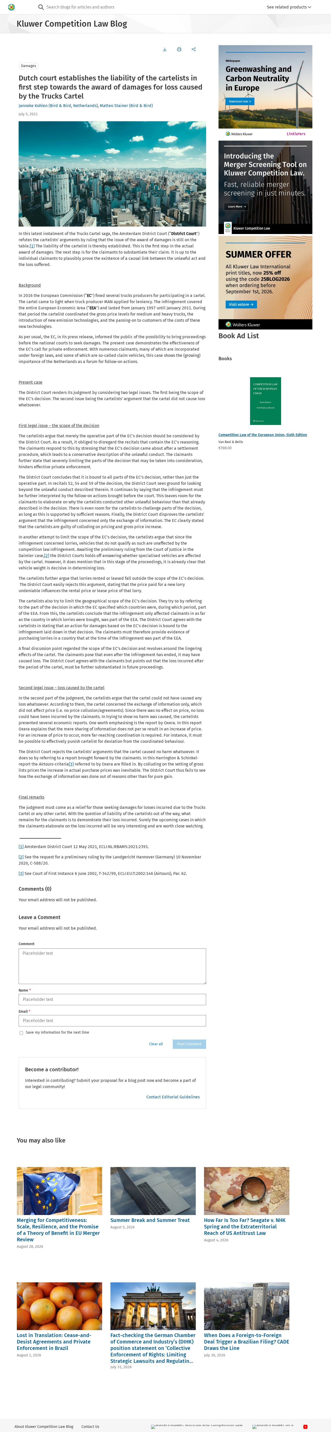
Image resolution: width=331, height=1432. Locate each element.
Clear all (156, 1044)
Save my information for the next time (57, 1033)
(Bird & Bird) (141, 105)
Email (24, 1011)
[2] (46, 555)
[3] (71, 764)
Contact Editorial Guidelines (173, 1097)
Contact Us (90, 1427)
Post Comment (189, 1044)
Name (25, 990)
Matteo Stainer (114, 105)
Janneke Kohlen (33, 105)
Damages (28, 66)
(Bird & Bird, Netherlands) (73, 105)
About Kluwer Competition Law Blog (43, 1427)
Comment (26, 944)
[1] (32, 246)
